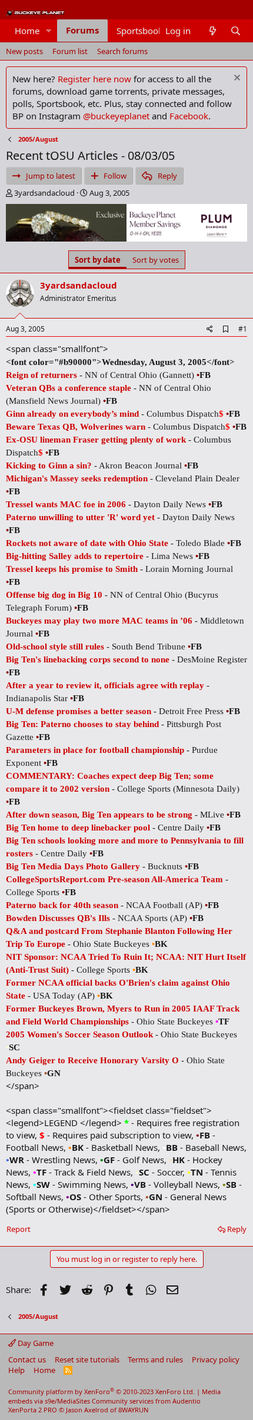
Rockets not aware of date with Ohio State (87, 543)
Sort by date (98, 259)
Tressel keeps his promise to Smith (72, 569)
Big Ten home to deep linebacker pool (78, 827)
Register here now (94, 79)
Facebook (188, 116)
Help (16, 1370)
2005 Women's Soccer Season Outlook (79, 1034)
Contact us (27, 1359)
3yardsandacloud (44, 192)
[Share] (209, 329)
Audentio (186, 1400)
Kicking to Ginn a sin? (49, 465)
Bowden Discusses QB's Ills (58, 918)
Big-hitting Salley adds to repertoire (75, 556)
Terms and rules (155, 1359)
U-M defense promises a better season (78, 711)
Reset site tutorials (87, 1359)
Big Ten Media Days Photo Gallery (73, 866)
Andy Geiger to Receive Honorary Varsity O (92, 1060)
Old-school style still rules (55, 646)
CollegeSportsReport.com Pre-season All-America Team (114, 879)
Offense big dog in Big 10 (54, 595)
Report (18, 1229)
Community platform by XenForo (101, 1391)
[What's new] (212, 31)
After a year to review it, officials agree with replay (105, 685)
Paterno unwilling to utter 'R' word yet (80, 517)
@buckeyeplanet (116, 116)
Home (27, 30)
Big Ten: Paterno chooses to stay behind (82, 724)
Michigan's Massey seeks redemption (77, 478)
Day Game (35, 1343)
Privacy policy (215, 1359)
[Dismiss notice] (236, 79)
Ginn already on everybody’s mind (72, 413)
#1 (242, 329)
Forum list (70, 51)
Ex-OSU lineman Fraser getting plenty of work (96, 439)
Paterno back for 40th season (62, 905)
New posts (24, 51)
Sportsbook (139, 30)
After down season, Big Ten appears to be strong (99, 814)
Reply (237, 1229)
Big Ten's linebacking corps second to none (87, 659)
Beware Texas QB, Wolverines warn (75, 426)
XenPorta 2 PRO (32, 1409)
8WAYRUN (133, 1409)
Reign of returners (41, 375)
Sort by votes (155, 259)
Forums (82, 30)
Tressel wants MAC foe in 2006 (66, 504)
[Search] (235, 31)
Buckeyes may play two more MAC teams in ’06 (99, 620)
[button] (49, 31)
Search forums (122, 51)
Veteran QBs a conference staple (68, 388)
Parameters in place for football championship (95, 750)
